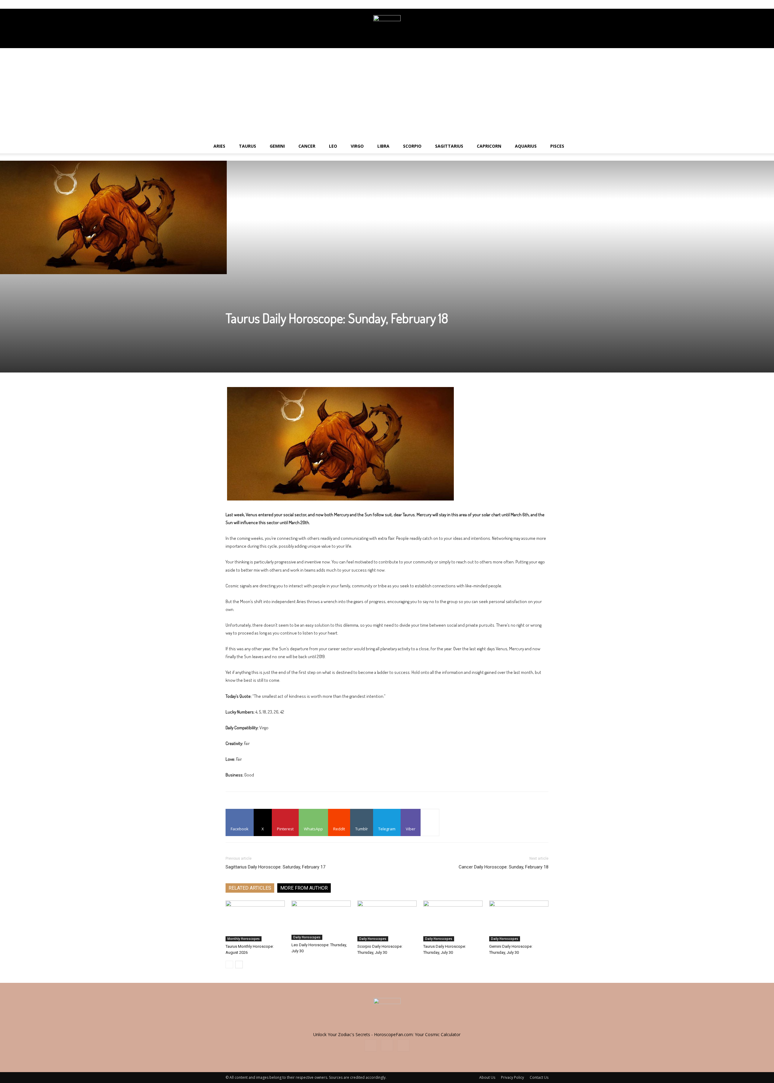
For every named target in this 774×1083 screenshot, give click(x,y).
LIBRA (383, 146)
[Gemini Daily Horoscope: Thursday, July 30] (518, 921)
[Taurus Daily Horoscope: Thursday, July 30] (453, 921)
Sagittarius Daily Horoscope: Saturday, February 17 (275, 867)
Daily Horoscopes (306, 937)
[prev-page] (229, 964)
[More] (430, 822)
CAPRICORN (489, 146)
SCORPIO (412, 146)
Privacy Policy (512, 1077)
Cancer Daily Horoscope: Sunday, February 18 (503, 867)
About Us (487, 1077)
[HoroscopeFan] (387, 28)
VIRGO (357, 146)
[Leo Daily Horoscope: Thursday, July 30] (321, 920)
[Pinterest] (543, 4)
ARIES (219, 146)
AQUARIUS (526, 146)
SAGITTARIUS (449, 146)
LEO (333, 146)
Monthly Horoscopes (243, 939)
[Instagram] (533, 4)
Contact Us (539, 1077)
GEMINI (277, 146)
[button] (766, 146)
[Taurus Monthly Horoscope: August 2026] (255, 921)
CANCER (306, 146)
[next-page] (239, 964)
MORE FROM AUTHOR (304, 888)
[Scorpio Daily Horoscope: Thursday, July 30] (387, 921)
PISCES (557, 146)
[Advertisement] (387, 93)
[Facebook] (523, 4)
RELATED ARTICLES (250, 888)
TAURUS (247, 146)
